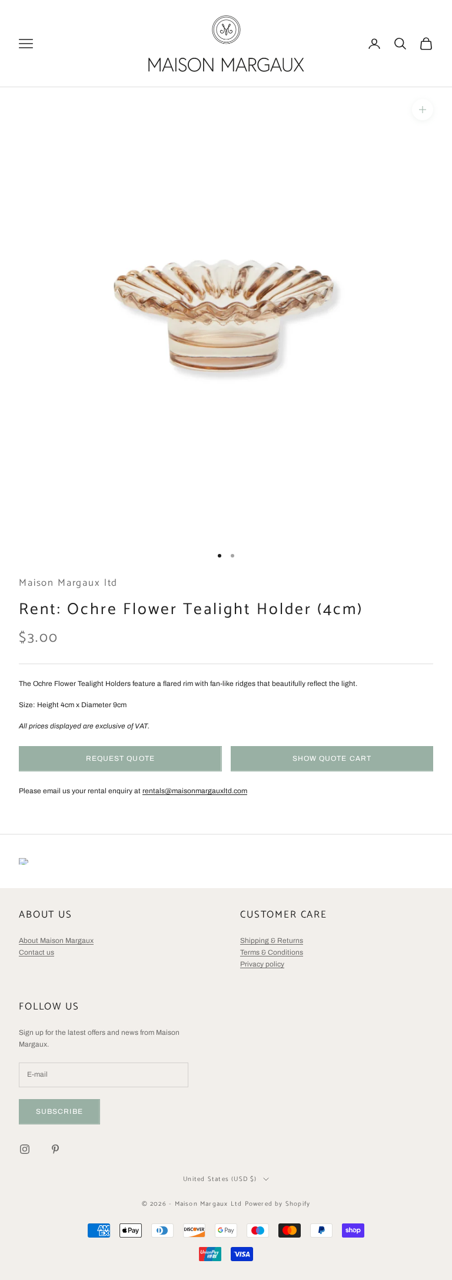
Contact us (36, 952)
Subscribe (59, 1111)
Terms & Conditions (271, 952)
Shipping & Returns (271, 940)
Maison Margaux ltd (68, 583)
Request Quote (120, 758)
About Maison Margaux (56, 940)
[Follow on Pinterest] (55, 1149)
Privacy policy (262, 964)
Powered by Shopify (278, 1204)
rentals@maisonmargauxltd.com (194, 791)
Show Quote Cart (332, 758)
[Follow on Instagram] (25, 1149)
